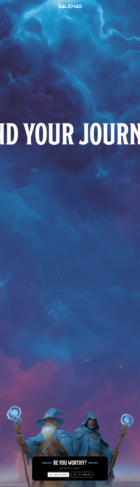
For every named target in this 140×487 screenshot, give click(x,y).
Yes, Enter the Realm (58, 474)
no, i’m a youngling (82, 474)
